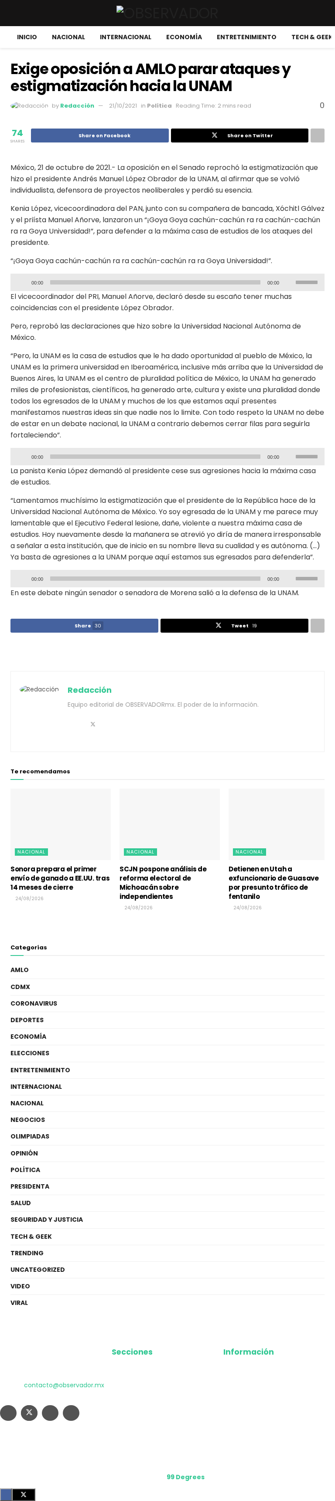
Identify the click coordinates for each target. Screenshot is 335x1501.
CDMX (20, 987)
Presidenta (29, 1186)
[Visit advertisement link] (167, 652)
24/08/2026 (29, 898)
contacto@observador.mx (64, 1385)
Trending (27, 1253)
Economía (184, 37)
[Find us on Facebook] (8, 1413)
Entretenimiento (247, 37)
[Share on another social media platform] (318, 135)
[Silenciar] (287, 282)
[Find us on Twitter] (29, 1413)
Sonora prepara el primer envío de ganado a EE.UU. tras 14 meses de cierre (59, 878)
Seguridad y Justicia (46, 1219)
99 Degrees (186, 1477)
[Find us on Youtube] (71, 1413)
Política (159, 106)
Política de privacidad (256, 1382)
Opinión (24, 1153)
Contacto (238, 1414)
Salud (20, 1203)
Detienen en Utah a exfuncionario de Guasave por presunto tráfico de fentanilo (274, 882)
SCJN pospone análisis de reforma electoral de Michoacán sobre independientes (163, 882)
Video (20, 1286)
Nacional (68, 37)
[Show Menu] (14, 13)
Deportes (27, 1020)
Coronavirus (33, 1003)
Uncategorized (37, 1269)
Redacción (77, 106)
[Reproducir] (21, 282)
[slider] (308, 281)
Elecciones (29, 1053)
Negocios (27, 1119)
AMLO (19, 970)
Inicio (27, 37)
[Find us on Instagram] (50, 1413)
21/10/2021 (123, 106)
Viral (19, 1302)
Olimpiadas (29, 1136)
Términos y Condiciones (260, 1397)
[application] (167, 282)
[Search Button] (321, 13)
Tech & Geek (312, 37)
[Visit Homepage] (167, 13)
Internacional (125, 37)
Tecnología (129, 1429)
